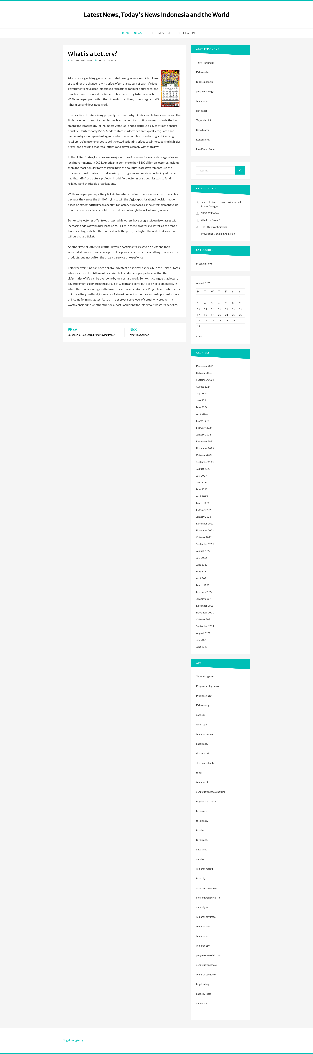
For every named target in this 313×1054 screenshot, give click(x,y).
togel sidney (202, 984)
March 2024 (202, 420)
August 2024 (203, 386)
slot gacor (201, 110)
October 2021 (204, 619)
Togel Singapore (159, 33)
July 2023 (201, 475)
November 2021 (205, 612)
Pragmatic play (204, 695)
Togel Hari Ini (186, 33)
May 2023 (201, 489)
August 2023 (203, 468)
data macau (202, 1003)
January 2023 (203, 516)
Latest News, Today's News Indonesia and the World (156, 14)
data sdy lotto (203, 993)
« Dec (199, 336)
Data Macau (202, 129)
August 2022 (203, 550)
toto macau (202, 820)
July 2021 (201, 639)
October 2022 (204, 537)
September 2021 (205, 626)
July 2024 (201, 393)
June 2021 (201, 646)
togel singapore (204, 81)
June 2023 (201, 482)
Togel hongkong (73, 1040)
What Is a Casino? (210, 220)
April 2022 (202, 578)
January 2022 (203, 598)
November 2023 (205, 448)
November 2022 (205, 530)
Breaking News (131, 33)
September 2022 (205, 544)
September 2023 (205, 461)
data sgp (200, 714)
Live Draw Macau (205, 149)
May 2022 (201, 571)
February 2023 (204, 509)
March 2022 (202, 585)
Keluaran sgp (203, 705)
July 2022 (201, 557)
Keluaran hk (202, 72)
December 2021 (205, 605)
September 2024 (205, 379)
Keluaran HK (203, 139)
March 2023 (202, 502)
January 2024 (203, 434)
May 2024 (201, 407)
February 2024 (204, 427)
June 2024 (201, 400)
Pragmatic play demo (207, 686)
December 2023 (205, 441)
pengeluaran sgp (205, 91)
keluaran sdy (203, 101)
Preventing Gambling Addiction (218, 233)
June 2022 (201, 564)
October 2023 (204, 455)
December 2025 (205, 366)
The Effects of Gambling (214, 226)
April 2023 (202, 496)
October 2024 (204, 372)
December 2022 (205, 523)
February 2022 (204, 591)
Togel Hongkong (205, 62)
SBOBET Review (210, 213)
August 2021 (203, 633)
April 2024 (202, 414)
